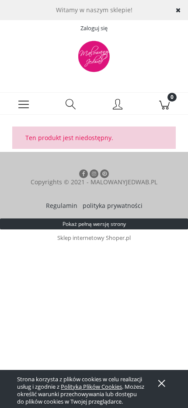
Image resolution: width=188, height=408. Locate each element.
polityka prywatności (113, 205)
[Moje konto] (117, 105)
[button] (23, 104)
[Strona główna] (94, 56)
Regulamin (61, 205)
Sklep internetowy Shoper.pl (94, 238)
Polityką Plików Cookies (91, 386)
